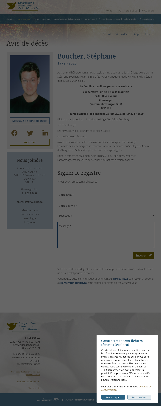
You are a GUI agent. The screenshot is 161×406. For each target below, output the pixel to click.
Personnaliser (139, 397)
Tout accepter (113, 397)
